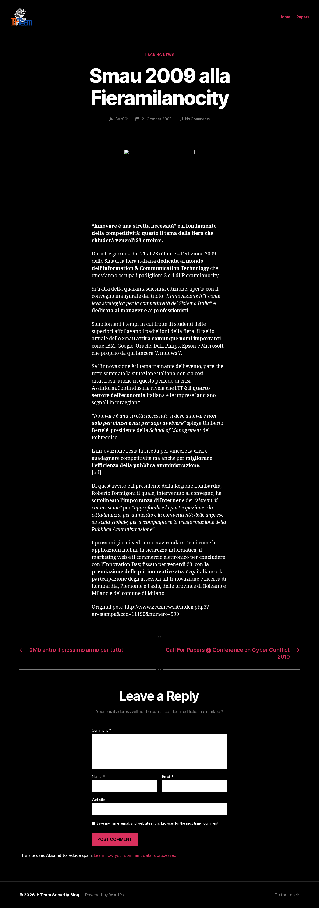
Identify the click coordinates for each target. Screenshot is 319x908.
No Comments (197, 119)
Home (285, 16)
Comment (101, 730)
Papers (303, 16)
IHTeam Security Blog (57, 894)
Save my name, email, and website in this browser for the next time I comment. (157, 823)
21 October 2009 (157, 119)
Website (98, 799)
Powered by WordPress (107, 894)
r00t (124, 119)
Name (98, 777)
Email (168, 777)
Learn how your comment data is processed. (135, 855)
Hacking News (159, 55)
